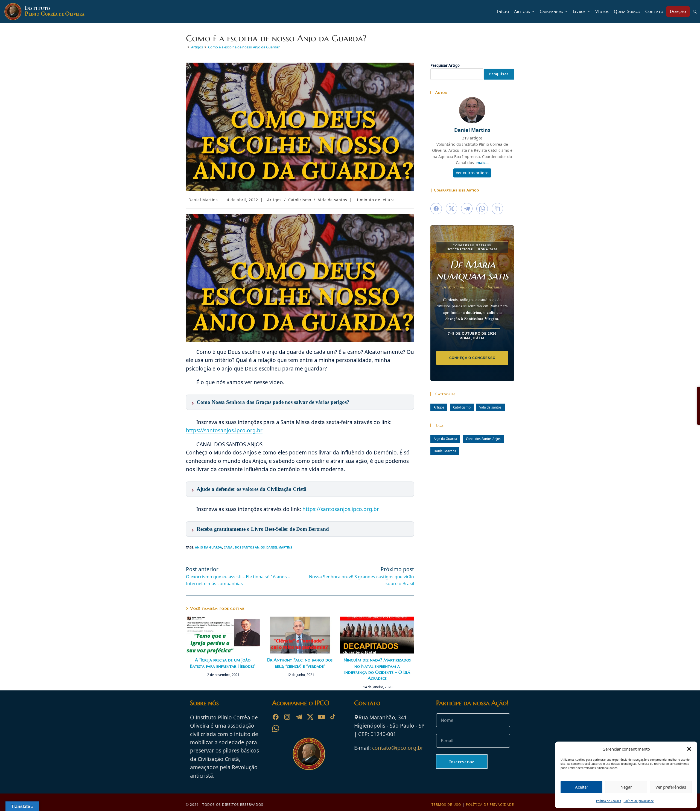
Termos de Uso (446, 804)
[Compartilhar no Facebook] (436, 208)
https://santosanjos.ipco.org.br (224, 430)
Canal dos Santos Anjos (244, 547)
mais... (482, 162)
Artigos (274, 199)
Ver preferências (670, 787)
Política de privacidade (639, 801)
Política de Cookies (608, 801)
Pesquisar (498, 74)
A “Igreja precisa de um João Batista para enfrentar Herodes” (222, 663)
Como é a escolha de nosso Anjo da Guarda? (244, 47)
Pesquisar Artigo (445, 65)
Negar (626, 787)
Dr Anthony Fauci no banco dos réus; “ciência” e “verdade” (299, 663)
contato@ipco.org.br (397, 747)
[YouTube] (321, 716)
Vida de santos (332, 199)
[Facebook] (275, 716)
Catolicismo (299, 199)
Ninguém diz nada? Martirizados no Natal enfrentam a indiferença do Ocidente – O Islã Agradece (377, 669)
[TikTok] (333, 716)
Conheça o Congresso (472, 358)
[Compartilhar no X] (451, 208)
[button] (689, 749)
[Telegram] (298, 716)
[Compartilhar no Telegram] (466, 208)
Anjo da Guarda (208, 547)
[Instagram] (287, 716)
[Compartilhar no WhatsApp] (482, 208)
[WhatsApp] (275, 728)
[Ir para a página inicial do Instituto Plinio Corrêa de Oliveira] (309, 753)
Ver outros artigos (472, 172)
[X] (310, 716)
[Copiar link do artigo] (497, 208)
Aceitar (581, 787)
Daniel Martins (203, 199)
